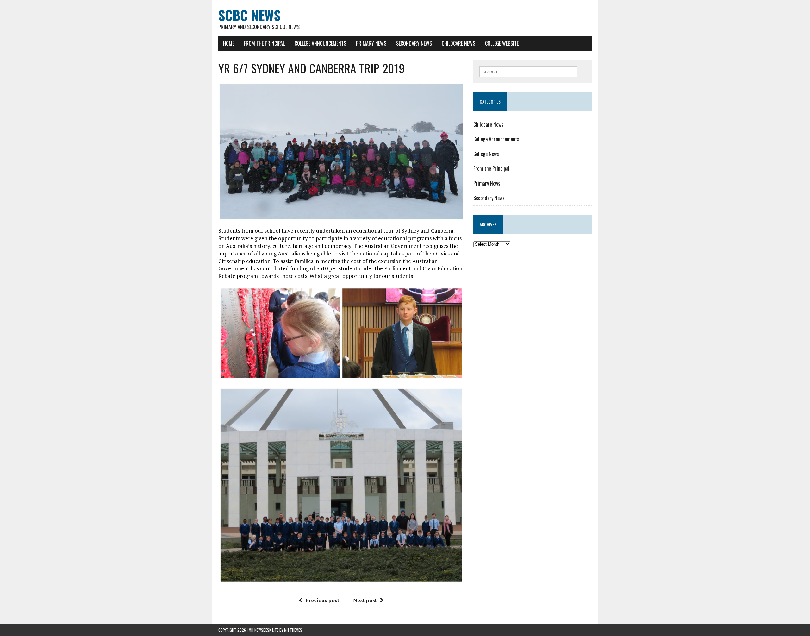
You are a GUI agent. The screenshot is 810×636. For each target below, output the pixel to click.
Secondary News (414, 43)
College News (486, 154)
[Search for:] (528, 71)
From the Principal (264, 43)
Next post (365, 600)
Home (228, 43)
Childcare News (458, 43)
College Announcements (320, 43)
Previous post (322, 600)
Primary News (371, 43)
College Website (502, 43)
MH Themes (293, 630)
